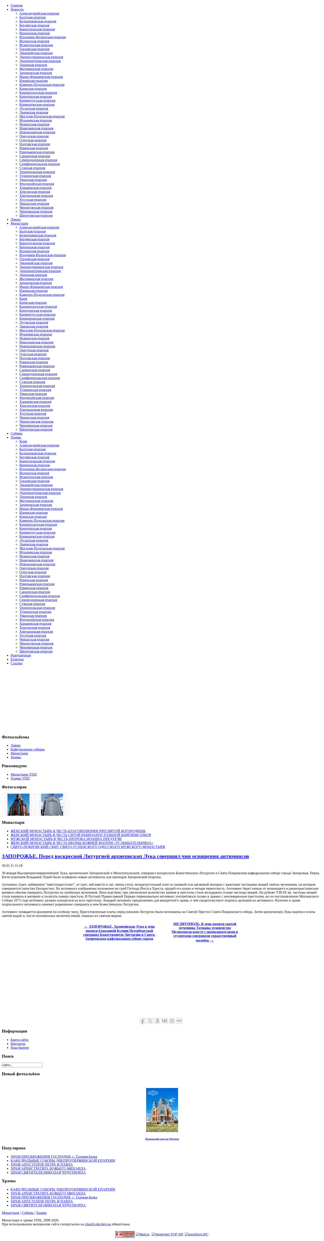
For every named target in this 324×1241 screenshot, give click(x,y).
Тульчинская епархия (35, 176)
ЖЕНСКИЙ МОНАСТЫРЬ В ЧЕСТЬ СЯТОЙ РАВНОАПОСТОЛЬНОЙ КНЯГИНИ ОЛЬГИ (81, 835)
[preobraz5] (52, 814)
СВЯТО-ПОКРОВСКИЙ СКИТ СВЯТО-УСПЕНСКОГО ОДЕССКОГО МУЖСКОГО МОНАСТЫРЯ (88, 847)
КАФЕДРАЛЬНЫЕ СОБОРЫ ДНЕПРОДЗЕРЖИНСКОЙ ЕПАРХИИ (63, 1160)
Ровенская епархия (33, 148)
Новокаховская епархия (37, 132)
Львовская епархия (33, 112)
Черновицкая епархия (35, 211)
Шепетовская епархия (35, 215)
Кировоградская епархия (38, 92)
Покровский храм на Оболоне (162, 1139)
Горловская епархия (34, 49)
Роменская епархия (33, 588)
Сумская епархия (32, 168)
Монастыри (10, 1213)
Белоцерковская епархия (37, 21)
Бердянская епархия (34, 25)
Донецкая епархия (33, 65)
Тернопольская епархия (37, 172)
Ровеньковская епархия (36, 152)
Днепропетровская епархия (40, 61)
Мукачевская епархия (35, 120)
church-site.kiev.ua (98, 1224)
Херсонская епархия (34, 192)
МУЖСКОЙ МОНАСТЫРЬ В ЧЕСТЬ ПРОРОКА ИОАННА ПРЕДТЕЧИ (66, 839)
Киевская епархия (33, 88)
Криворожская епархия (36, 104)
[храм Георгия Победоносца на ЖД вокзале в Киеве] (18, 814)
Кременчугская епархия (37, 100)
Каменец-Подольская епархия (41, 85)
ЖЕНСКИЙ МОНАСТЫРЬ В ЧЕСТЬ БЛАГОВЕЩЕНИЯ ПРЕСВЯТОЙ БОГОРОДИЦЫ (78, 831)
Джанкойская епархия (35, 53)
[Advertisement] (134, 699)
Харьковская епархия (35, 188)
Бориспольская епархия (37, 29)
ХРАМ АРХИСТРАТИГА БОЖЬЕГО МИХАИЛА (48, 1168)
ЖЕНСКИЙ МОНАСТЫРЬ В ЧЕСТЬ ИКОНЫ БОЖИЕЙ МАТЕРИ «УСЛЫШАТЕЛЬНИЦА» (82, 843)
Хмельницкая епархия (36, 195)
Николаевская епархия (36, 128)
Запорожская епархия (35, 73)
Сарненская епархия (34, 156)
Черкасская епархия (34, 203)
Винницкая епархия (34, 33)
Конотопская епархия (35, 96)
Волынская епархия (34, 41)
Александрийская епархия (39, 13)
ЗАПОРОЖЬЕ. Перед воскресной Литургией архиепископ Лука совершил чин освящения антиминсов (125, 856)
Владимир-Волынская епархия (42, 37)
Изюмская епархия (33, 81)
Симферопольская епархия (39, 164)
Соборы (28, 1213)
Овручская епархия (33, 136)
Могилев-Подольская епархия (42, 116)
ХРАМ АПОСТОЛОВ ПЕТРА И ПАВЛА (42, 1164)
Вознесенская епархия (36, 45)
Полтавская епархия (34, 144)
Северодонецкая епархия (38, 160)
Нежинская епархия (34, 124)
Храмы (41, 1213)
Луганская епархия (33, 108)
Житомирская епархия (36, 69)
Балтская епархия (32, 17)
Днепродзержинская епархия (41, 57)
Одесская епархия (32, 140)
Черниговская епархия (36, 207)
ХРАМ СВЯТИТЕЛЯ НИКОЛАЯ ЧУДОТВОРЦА (48, 1172)
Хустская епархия (32, 199)
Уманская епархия (33, 180)
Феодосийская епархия (36, 184)
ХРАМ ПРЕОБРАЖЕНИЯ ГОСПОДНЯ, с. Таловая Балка (54, 1156)
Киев (23, 299)
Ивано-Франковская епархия (41, 77)
